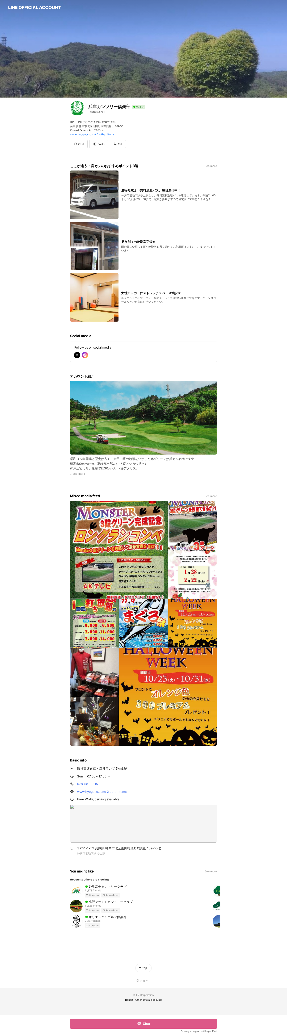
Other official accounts (148, 999)
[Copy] (160, 848)
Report (129, 999)
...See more (77, 473)
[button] (98, 144)
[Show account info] (138, 107)
